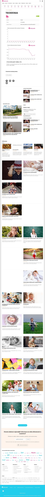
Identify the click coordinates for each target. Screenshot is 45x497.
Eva (29, 457)
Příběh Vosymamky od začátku (6, 150)
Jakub (13, 460)
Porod (14, 3)
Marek (3, 455)
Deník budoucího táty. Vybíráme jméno (31, 392)
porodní (3, 481)
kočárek (25, 478)
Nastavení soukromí (22, 493)
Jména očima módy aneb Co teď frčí (30, 260)
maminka (30, 478)
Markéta (16, 455)
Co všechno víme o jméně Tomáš (35, 99)
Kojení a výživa (37, 470)
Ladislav (27, 461)
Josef (3, 460)
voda (32, 481)
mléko (13, 479)
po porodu (31, 479)
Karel (19, 461)
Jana (14, 458)
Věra (20, 455)
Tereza (18, 455)
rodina (7, 481)
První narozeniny (15, 149)
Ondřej (31, 455)
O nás (15, 487)
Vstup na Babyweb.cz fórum (30, 114)
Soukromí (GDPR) (37, 487)
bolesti (5, 478)
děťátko (16, 478)
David (13, 455)
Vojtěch (22, 455)
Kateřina (7, 460)
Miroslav (15, 452)
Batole (20, 3)
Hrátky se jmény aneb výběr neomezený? (10, 216)
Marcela (35, 455)
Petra (17, 461)
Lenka (31, 460)
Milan (39, 460)
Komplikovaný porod (27, 469)
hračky (19, 478)
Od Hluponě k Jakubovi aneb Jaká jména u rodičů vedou (10, 393)
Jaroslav (21, 460)
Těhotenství (10, 3)
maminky (35, 478)
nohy (19, 479)
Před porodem (26, 466)
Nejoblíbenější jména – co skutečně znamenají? (34, 91)
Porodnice (25, 467)
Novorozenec (37, 466)
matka (39, 478)
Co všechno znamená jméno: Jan (33, 324)
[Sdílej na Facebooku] (7, 81)
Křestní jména (5, 466)
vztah (38, 481)
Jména (3, 3)
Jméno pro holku (5, 468)
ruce (10, 481)
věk (42, 481)
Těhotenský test (16, 467)
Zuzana (11, 455)
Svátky (4, 469)
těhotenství (18, 481)
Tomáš (11, 453)
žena (8, 482)
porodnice (38, 479)
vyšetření (35, 481)
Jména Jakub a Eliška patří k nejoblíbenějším (32, 282)
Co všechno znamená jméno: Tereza (30, 348)
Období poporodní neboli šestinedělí (28, 472)
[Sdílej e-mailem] (7, 83)
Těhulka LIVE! (27, 481)
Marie (33, 453)
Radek (37, 455)
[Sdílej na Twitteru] (10, 81)
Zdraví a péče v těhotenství (17, 470)
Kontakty (11, 487)
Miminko (16, 3)
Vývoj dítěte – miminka (38, 467)
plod (20, 479)
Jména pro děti (25, 173)
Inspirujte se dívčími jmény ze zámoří (9, 326)
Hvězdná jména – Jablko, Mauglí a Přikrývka (10, 370)
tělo (30, 481)
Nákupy (30, 3)
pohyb (25, 479)
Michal (28, 455)
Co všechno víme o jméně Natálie (36, 94)
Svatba (24, 149)
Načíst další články (23, 425)
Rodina (27, 3)
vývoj (40, 481)
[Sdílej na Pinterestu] (13, 81)
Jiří (8, 455)
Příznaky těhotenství (17, 466)
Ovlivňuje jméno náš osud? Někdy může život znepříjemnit (11, 305)
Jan (22, 453)
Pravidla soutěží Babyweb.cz (29, 487)
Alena (22, 461)
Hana (25, 461)
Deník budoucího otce (26, 393)
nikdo (17, 479)
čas (5, 482)
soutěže (13, 481)
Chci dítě (6, 3)
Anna (26, 457)
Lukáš (5, 455)
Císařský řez (26, 470)
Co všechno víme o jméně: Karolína (9, 238)
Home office (36, 149)
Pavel (40, 455)
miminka (4, 479)
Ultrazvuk (15, 469)
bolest (3, 478)
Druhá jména (26, 304)
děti (13, 478)
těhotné (23, 481)
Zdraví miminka (37, 469)
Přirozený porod (26, 468)
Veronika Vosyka (4, 151)
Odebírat (28, 439)
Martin (7, 457)
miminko (9, 479)
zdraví (3, 482)
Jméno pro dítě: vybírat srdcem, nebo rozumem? (33, 238)
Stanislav (25, 455)
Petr (27, 460)
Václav (39, 457)
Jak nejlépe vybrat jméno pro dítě (9, 348)
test (14, 481)
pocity (23, 479)
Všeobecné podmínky (20, 487)
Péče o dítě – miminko (38, 468)
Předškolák (23, 3)
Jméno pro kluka (5, 467)
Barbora (33, 455)
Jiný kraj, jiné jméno (34, 128)
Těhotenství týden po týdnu (17, 468)
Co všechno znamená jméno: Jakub (30, 370)
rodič (9, 481)
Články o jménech (5, 470)
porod (34, 479)
